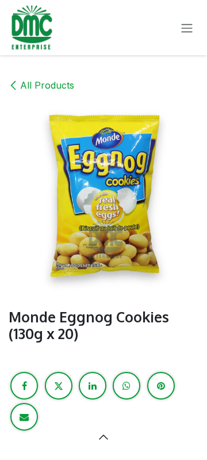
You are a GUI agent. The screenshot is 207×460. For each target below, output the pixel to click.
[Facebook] (24, 386)
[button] (103, 437)
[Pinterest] (161, 386)
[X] (58, 386)
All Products (47, 85)
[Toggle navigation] (186, 28)
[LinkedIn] (92, 386)
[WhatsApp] (126, 386)
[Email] (24, 417)
